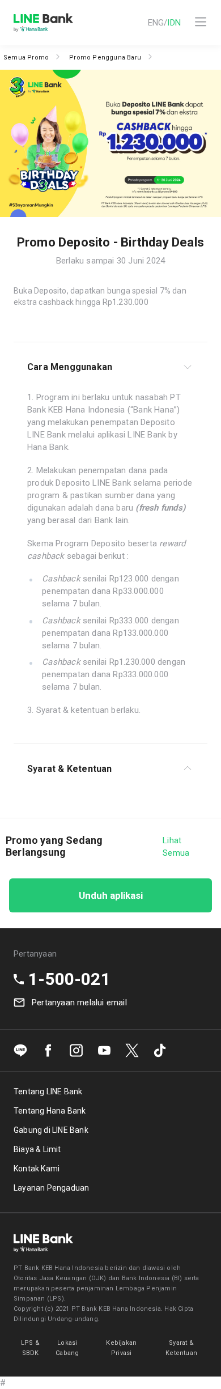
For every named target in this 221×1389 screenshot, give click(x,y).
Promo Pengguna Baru (105, 57)
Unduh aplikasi (111, 895)
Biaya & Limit (37, 1149)
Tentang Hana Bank (50, 1110)
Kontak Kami (37, 1168)
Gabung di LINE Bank (51, 1130)
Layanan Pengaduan (51, 1187)
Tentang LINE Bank (48, 1091)
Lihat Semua (176, 846)
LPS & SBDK (30, 1348)
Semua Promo (26, 57)
